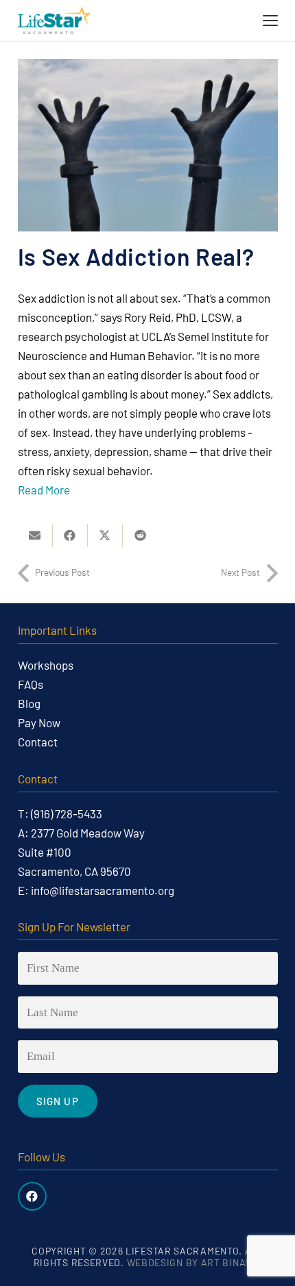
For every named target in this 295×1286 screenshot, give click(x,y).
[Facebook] (32, 1196)
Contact (38, 741)
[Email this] (35, 535)
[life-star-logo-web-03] (54, 20)
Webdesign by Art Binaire (194, 1262)
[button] (270, 20)
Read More (45, 489)
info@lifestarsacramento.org (102, 890)
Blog (29, 703)
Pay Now (39, 722)
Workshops (45, 665)
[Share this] (70, 535)
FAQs (30, 684)
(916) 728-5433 (66, 813)
